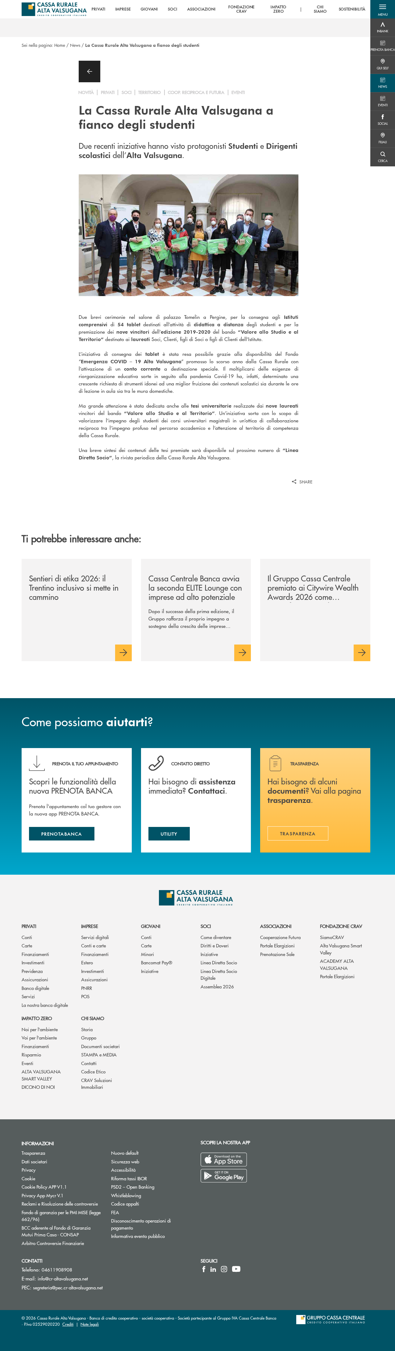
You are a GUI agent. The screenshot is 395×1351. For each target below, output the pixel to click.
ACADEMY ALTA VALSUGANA (337, 964)
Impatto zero (37, 1018)
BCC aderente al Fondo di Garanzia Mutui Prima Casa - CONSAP (62, 1231)
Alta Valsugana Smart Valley (341, 949)
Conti (27, 937)
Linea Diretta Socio (219, 962)
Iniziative (149, 971)
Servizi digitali (95, 937)
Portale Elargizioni (277, 945)
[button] (382, 9)
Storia (87, 1029)
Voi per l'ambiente (39, 1037)
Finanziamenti (35, 954)
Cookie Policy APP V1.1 (44, 1186)
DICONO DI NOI (38, 1087)
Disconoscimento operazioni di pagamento (145, 1224)
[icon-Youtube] (236, 1269)
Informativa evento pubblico (138, 1236)
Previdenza (32, 971)
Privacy (28, 1169)
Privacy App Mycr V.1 (43, 1195)
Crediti (67, 1324)
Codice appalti (125, 1203)
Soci (206, 926)
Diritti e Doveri (215, 945)
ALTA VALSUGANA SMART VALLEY (41, 1075)
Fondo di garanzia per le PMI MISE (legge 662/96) (61, 1216)
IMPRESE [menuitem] (123, 9)
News (75, 45)
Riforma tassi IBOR (129, 1178)
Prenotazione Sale (277, 954)
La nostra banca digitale (45, 1005)
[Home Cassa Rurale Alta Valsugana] (54, 9)
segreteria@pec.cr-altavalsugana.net (68, 1287)
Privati (29, 926)
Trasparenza (33, 1153)
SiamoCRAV (332, 937)
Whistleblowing (126, 1195)
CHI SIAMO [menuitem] (320, 9)
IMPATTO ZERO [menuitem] (279, 9)
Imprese (89, 926)
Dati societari (34, 1161)
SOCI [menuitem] (172, 9)
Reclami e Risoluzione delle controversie (60, 1203)
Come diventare (216, 937)
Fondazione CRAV (341, 926)
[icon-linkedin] (213, 1269)
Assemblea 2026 (217, 986)
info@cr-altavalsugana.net (63, 1278)
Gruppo (88, 1037)
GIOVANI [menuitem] (149, 9)
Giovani (150, 926)
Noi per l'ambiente (40, 1029)
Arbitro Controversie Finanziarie (62, 1243)
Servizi (28, 996)
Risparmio (31, 1054)
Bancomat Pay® (156, 962)
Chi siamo (92, 1018)
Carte (27, 945)
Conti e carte (93, 945)
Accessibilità (123, 1169)
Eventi (27, 1063)
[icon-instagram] (224, 1269)
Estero (87, 962)
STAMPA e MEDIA (99, 1054)
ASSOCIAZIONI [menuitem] (201, 9)
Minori (147, 954)
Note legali (90, 1324)
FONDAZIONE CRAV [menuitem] (241, 9)
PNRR (86, 988)
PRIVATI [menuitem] (99, 9)
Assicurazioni (35, 979)
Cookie (28, 1178)
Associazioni (275, 926)
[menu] (228, 9)
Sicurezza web (125, 1161)
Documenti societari (100, 1046)
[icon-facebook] (204, 1269)
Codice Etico (93, 1071)
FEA (115, 1212)
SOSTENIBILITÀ (352, 9)
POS (85, 996)
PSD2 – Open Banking (151, 1186)
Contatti (89, 1063)
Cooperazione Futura (280, 937)
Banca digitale (35, 988)
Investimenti (33, 962)
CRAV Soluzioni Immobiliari (96, 1083)
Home (59, 45)
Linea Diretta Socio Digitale (219, 974)
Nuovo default (125, 1153)
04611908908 (57, 1269)
